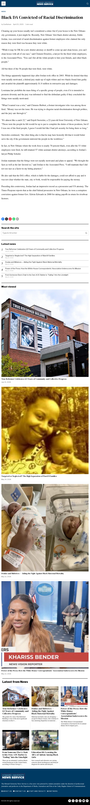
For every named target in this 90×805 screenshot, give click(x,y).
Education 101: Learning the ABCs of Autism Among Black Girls (45, 755)
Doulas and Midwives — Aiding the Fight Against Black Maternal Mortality (33, 262)
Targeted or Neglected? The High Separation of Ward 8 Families (30, 256)
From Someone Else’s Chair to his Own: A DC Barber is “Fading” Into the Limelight (36, 275)
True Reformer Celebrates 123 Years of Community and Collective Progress (34, 249)
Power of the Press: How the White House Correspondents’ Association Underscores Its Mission (43, 269)
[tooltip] (2, 219)
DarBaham (7, 24)
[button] (86, 233)
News (3, 11)
